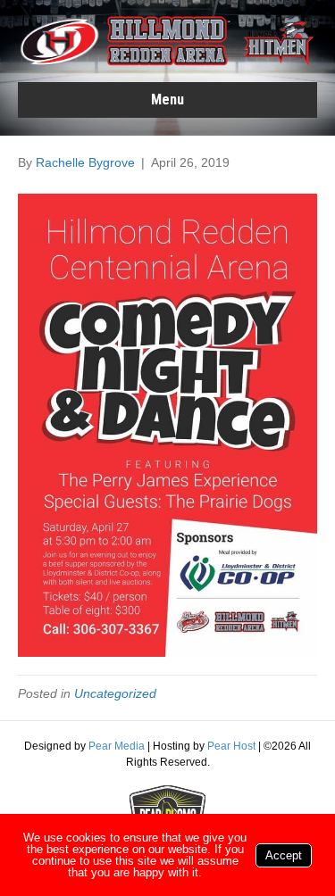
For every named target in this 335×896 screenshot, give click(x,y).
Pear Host (231, 746)
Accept (283, 855)
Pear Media (116, 746)
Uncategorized (115, 693)
